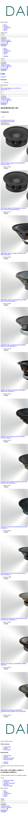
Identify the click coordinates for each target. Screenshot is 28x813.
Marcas (5, 30)
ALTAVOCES (17, 88)
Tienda (5, 88)
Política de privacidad (9, 780)
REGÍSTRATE (4, 44)
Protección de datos (8, 759)
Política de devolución (9, 758)
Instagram (6, 763)
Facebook (6, 762)
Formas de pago (7, 755)
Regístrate (6, 56)
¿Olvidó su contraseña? (6, 41)
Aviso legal (6, 781)
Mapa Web (6, 784)
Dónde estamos (7, 749)
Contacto (6, 28)
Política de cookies (22, 775)
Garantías (6, 756)
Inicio (5, 24)
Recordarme (3, 42)
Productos (6, 26)
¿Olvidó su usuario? (5, 40)
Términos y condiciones (9, 783)
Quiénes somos (7, 27)
